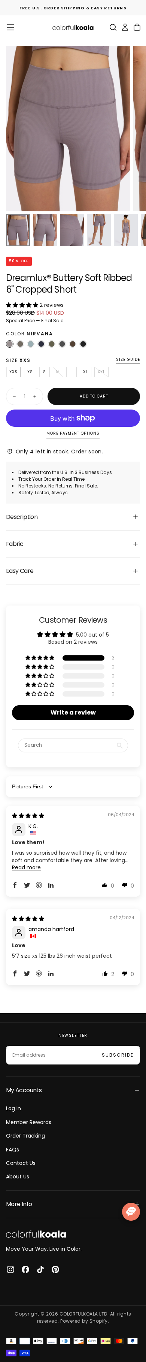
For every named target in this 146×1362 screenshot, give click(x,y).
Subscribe (118, 1055)
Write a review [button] (73, 712)
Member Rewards (28, 1122)
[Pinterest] (55, 1269)
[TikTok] (40, 1269)
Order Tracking (25, 1135)
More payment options (73, 433)
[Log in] (125, 27)
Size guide (128, 359)
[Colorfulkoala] (36, 1234)
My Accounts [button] (24, 1090)
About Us (17, 1176)
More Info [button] (19, 1204)
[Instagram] (10, 1269)
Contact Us (21, 1163)
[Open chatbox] (131, 1212)
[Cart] (137, 27)
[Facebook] (25, 1269)
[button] (10, 27)
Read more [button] (26, 867)
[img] (28, 815)
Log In (13, 1108)
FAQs (12, 1149)
